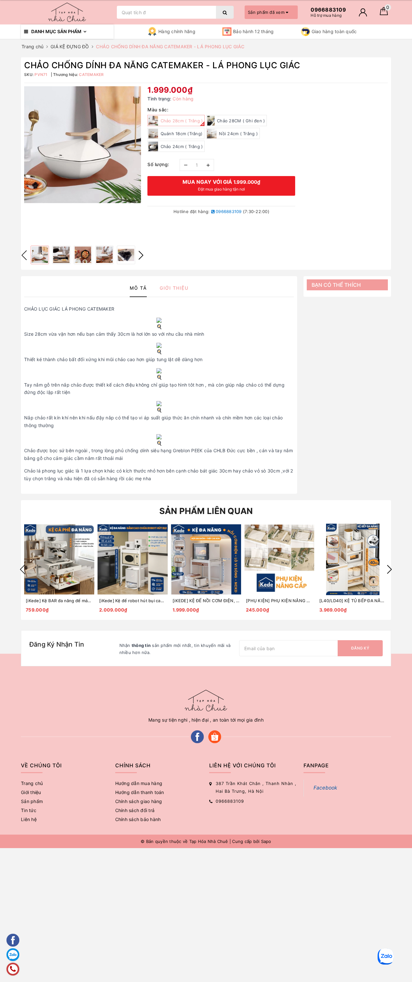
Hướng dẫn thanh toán (139, 792)
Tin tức (28, 810)
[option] (82, 144)
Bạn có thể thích (336, 285)
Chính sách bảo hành (138, 819)
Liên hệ (29, 819)
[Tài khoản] (363, 12)
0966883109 (228, 211)
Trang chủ (32, 783)
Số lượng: (158, 164)
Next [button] (141, 255)
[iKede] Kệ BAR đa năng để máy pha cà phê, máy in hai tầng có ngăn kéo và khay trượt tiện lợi (59, 600)
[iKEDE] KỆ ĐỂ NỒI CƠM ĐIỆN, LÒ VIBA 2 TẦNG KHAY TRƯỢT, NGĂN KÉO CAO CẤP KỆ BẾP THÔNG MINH (206, 600)
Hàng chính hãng (176, 31)
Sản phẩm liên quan (206, 511)
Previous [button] (24, 255)
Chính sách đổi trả (135, 810)
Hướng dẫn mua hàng (139, 783)
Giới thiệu (31, 792)
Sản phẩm (32, 801)
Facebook (326, 788)
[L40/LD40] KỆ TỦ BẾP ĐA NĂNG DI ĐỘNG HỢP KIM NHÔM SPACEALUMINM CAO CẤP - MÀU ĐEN (352, 600)
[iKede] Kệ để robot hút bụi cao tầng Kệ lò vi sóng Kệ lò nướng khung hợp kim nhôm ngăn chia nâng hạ (132, 600)
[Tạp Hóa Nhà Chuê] (67, 12)
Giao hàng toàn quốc (334, 31)
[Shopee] (214, 736)
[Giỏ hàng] (384, 13)
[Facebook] (197, 736)
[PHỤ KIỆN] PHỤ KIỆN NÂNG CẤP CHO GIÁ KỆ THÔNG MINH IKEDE (279, 600)
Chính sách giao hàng (138, 801)
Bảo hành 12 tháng (253, 31)
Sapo (266, 841)
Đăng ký (360, 648)
